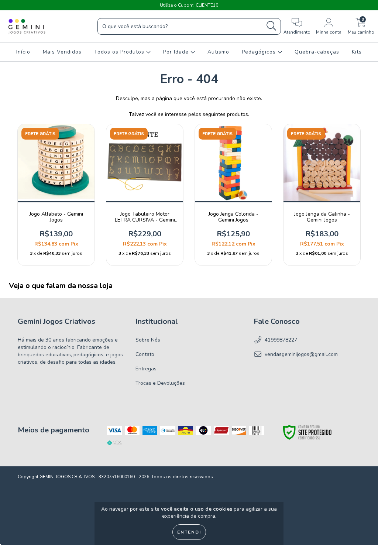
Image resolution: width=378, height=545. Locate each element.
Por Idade (176, 51)
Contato (144, 354)
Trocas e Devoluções (160, 383)
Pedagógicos (260, 51)
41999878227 (281, 339)
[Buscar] (271, 26)
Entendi (189, 532)
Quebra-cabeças (317, 51)
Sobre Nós (147, 339)
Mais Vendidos (62, 51)
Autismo (218, 51)
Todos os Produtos (120, 51)
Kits (357, 51)
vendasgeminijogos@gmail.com (301, 354)
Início (23, 51)
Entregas (146, 368)
